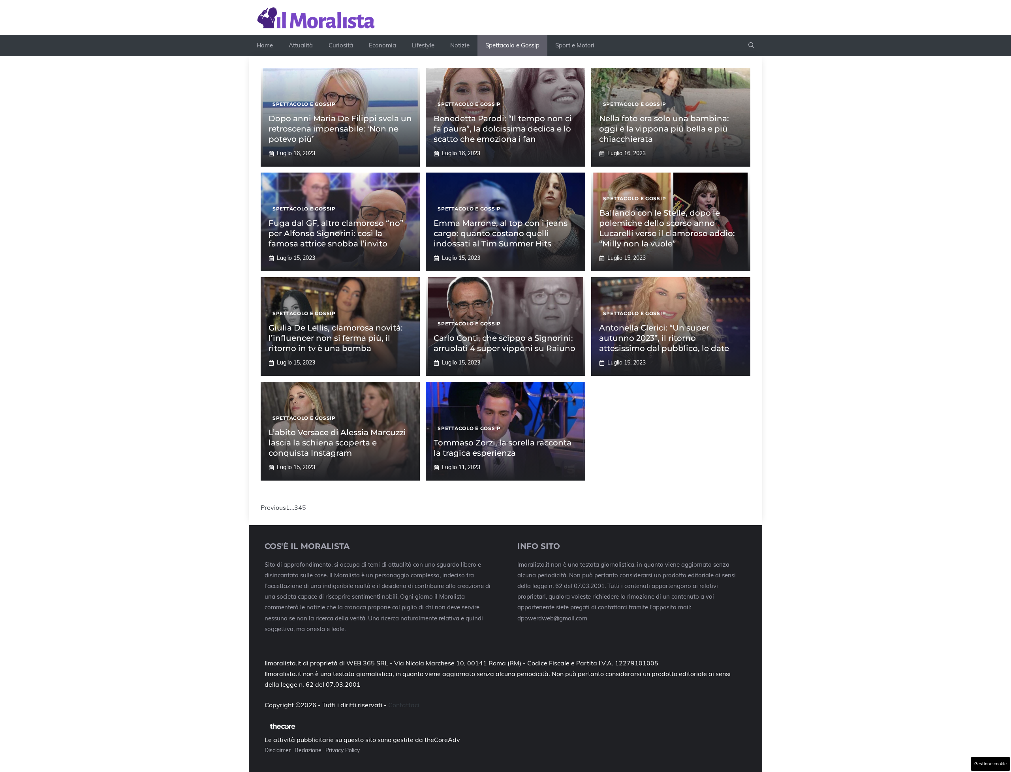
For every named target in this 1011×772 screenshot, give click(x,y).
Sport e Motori (574, 45)
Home (265, 45)
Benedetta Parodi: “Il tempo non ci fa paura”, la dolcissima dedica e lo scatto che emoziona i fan (503, 129)
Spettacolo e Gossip (512, 45)
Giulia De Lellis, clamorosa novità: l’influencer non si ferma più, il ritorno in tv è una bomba (336, 338)
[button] (751, 45)
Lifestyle (423, 45)
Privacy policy (342, 750)
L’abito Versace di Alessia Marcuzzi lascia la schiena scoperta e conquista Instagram (337, 443)
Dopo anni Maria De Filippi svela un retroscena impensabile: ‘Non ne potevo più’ (340, 129)
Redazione (308, 750)
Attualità (301, 45)
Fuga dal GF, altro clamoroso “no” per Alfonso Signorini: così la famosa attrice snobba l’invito (336, 233)
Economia (382, 45)
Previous (273, 507)
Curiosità (341, 45)
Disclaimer (278, 750)
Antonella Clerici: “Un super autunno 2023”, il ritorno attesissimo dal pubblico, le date (664, 338)
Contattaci (403, 705)
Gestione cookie (990, 763)
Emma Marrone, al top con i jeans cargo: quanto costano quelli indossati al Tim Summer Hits (501, 233)
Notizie (460, 45)
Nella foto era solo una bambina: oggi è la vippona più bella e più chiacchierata (664, 129)
